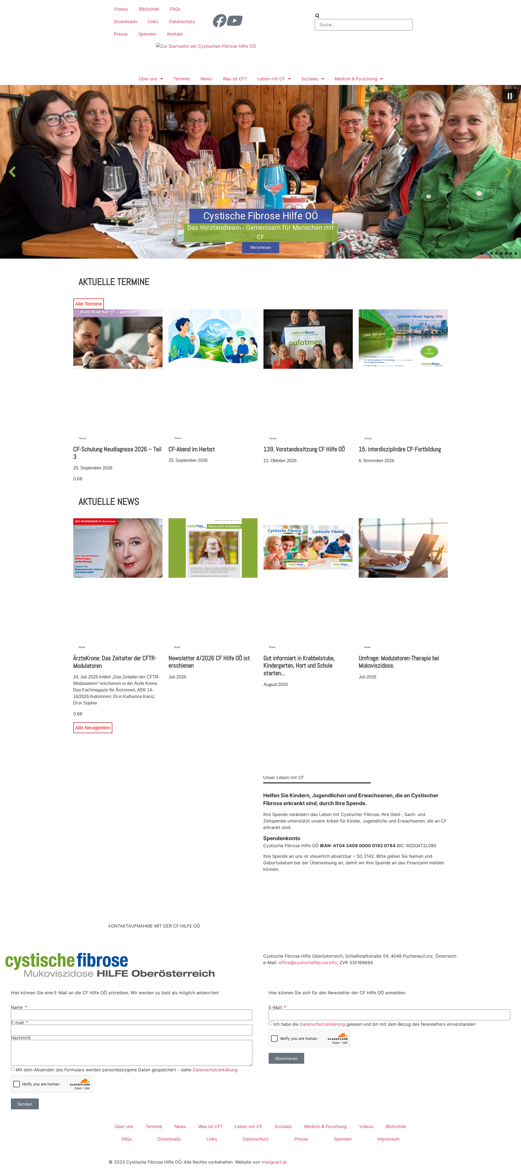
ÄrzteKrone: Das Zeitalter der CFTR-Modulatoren (115, 662)
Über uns (148, 78)
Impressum (388, 1139)
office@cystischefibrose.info (307, 962)
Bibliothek (149, 9)
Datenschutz (182, 21)
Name (17, 1007)
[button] (510, 96)
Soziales (309, 78)
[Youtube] (233, 20)
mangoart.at (274, 1162)
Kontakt (175, 34)
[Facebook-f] (218, 20)
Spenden (147, 34)
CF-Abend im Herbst (192, 449)
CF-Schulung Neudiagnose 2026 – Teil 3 (117, 453)
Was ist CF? (235, 78)
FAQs (175, 9)
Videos (121, 9)
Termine (181, 78)
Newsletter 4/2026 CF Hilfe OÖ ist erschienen (209, 662)
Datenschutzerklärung (215, 1069)
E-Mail (276, 1007)
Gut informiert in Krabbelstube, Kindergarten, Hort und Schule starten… (299, 665)
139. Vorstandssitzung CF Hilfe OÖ (304, 449)
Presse (121, 34)
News (206, 78)
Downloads (125, 21)
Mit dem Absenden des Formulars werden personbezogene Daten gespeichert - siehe (127, 1069)
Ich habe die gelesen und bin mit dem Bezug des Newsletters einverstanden (374, 1024)
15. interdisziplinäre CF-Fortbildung (400, 449)
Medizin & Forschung (356, 78)
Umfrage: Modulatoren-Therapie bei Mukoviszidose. (399, 662)
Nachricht (21, 1038)
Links (153, 21)
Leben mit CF (271, 78)
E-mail (18, 1022)
